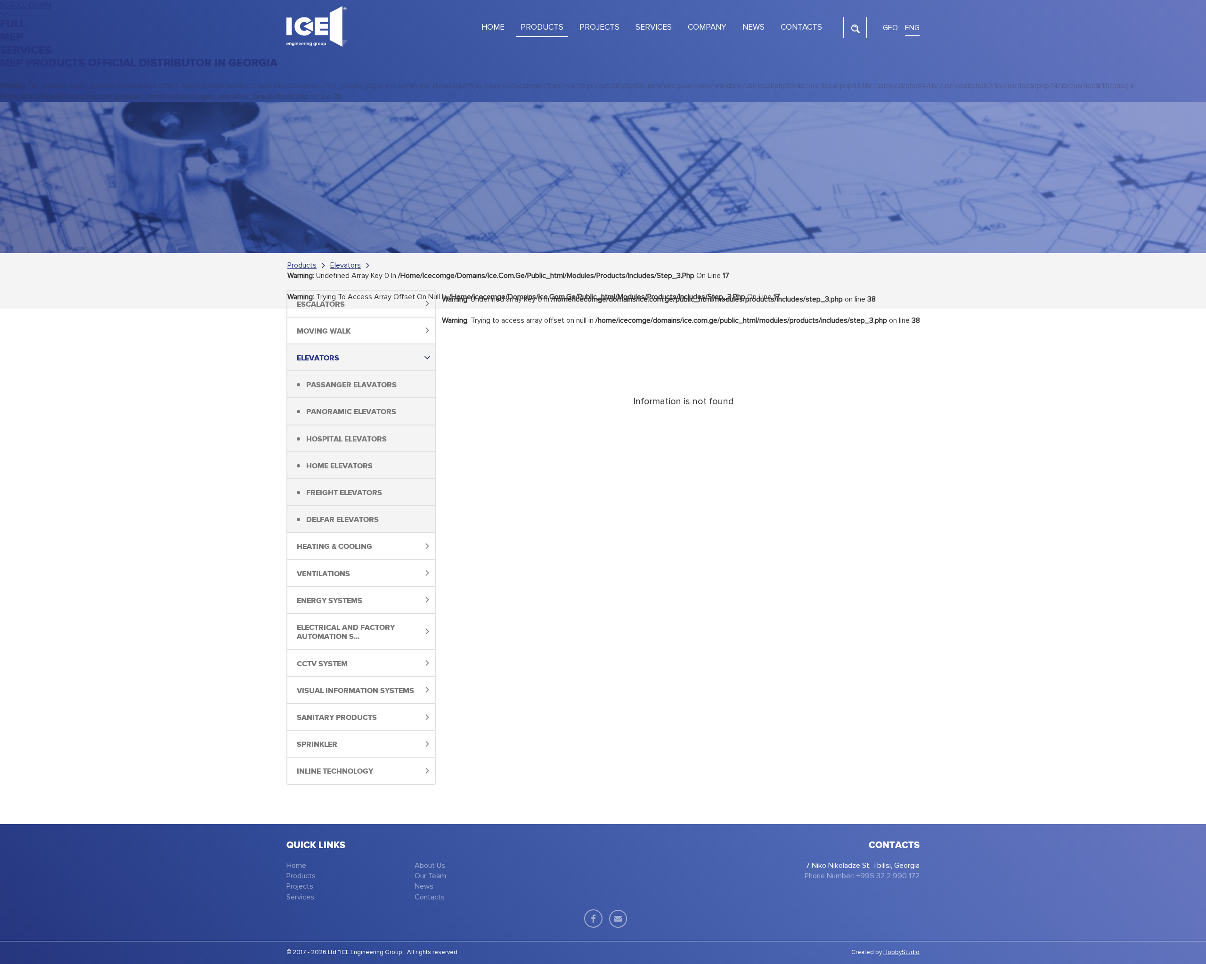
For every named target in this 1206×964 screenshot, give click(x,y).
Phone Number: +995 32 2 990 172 (862, 876)
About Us (430, 865)
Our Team (430, 876)
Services (300, 897)
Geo (890, 28)
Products (302, 265)
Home (296, 865)
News (424, 886)
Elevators (345, 265)
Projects (299, 886)
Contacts (430, 897)
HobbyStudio (901, 952)
